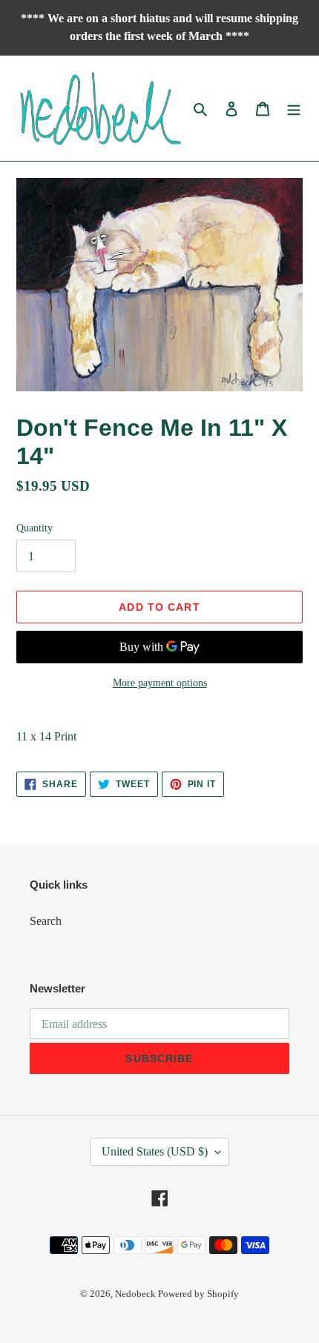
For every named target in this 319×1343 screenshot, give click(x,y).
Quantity (34, 528)
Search (46, 921)
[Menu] (293, 108)
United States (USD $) (155, 1151)
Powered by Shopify (198, 1293)
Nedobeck (136, 1293)
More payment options (160, 683)
